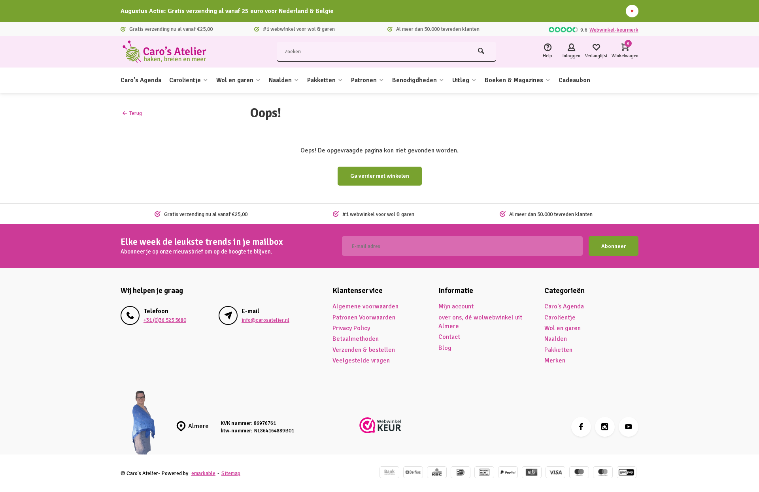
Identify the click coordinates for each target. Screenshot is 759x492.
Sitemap (230, 473)
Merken (554, 360)
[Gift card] (532, 473)
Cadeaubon (574, 80)
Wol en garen (234, 80)
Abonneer (613, 246)
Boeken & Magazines (514, 80)
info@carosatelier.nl (265, 320)
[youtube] (628, 427)
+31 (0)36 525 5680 (164, 320)
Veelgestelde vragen (361, 360)
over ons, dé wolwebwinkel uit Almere (480, 322)
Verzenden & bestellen (363, 350)
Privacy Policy (351, 328)
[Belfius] (413, 473)
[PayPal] (508, 473)
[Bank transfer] (389, 473)
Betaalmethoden (355, 339)
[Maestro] (579, 473)
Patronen (364, 80)
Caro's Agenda (141, 80)
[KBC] (437, 473)
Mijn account (456, 306)
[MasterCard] (603, 473)
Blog (444, 348)
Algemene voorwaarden (365, 306)
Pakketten (321, 80)
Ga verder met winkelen (379, 176)
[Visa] (555, 473)
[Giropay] (626, 473)
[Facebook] (581, 427)
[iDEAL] (460, 473)
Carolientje (185, 80)
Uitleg (460, 80)
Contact (449, 337)
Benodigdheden (414, 80)
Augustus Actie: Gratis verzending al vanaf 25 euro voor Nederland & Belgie (227, 11)
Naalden (280, 80)
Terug (135, 113)
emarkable (203, 473)
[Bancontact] (484, 473)
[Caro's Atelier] (168, 52)
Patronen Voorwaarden (363, 317)
